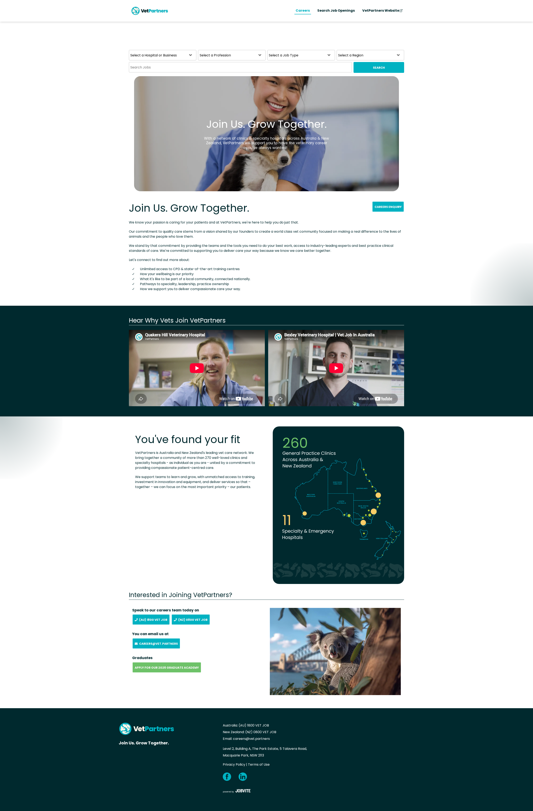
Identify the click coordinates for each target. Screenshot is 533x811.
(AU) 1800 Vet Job (153, 620)
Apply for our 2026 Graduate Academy (167, 668)
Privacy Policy (234, 764)
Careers (303, 10)
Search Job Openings (336, 10)
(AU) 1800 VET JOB (254, 725)
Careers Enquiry (388, 207)
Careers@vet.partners (158, 644)
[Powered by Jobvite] (237, 791)
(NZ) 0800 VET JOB (260, 732)
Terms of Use (259, 764)
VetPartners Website (380, 10)
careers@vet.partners (251, 738)
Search (379, 68)
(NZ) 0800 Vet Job (193, 620)
